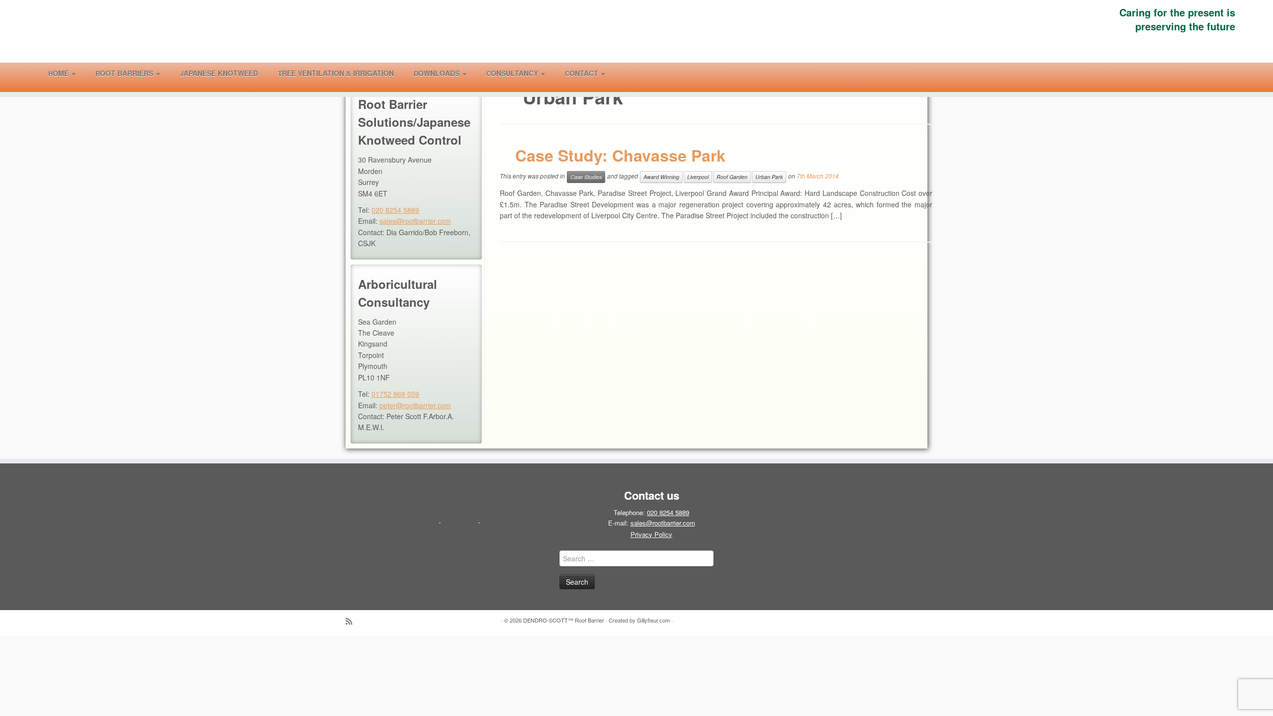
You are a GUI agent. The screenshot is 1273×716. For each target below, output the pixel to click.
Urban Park (769, 176)
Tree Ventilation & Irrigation (336, 73)
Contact (582, 73)
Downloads (437, 73)
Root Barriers (125, 73)
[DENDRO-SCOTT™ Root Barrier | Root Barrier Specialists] (147, 29)
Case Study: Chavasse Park (620, 155)
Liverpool (698, 176)
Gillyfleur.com (653, 620)
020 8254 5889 (395, 210)
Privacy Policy (651, 534)
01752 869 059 (395, 394)
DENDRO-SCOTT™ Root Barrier (563, 620)
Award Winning (661, 176)
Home (59, 73)
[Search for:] (629, 72)
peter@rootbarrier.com (415, 405)
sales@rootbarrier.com (415, 221)
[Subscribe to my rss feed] (352, 621)
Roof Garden (732, 176)
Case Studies (586, 176)
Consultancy (513, 73)
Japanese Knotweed (219, 73)
